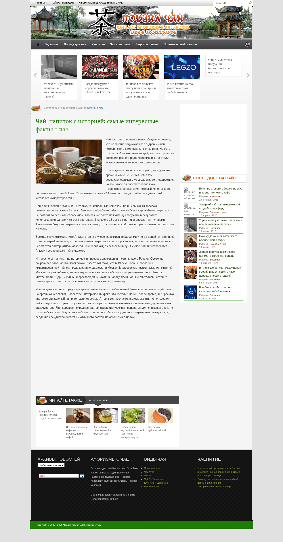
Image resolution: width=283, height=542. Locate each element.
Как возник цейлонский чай (157, 429)
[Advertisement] (105, 354)
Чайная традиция (63, 3)
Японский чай (152, 468)
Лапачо (148, 475)
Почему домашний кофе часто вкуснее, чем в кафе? (76, 432)
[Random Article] (247, 45)
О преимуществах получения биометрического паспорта (220, 65)
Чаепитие (98, 44)
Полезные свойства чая (181, 44)
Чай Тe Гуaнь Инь (154, 479)
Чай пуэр (149, 472)
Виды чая (52, 44)
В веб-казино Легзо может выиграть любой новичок (180, 88)
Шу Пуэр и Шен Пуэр (156, 482)
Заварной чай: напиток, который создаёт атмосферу (50, 415)
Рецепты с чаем (147, 44)
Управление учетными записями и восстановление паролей (59, 90)
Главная (41, 3)
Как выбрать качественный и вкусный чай (102, 430)
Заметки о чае (120, 44)
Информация (151, 486)
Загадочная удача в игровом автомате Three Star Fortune (98, 88)
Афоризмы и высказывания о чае (101, 3)
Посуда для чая (75, 44)
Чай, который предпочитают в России (218, 468)
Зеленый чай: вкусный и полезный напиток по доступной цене (132, 432)
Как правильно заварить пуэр (214, 486)
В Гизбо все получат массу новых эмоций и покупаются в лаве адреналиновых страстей (141, 91)
